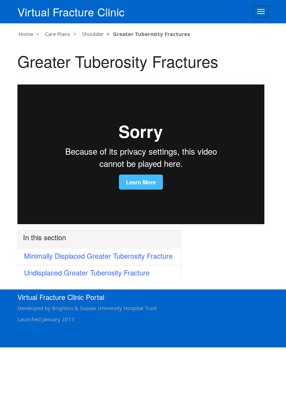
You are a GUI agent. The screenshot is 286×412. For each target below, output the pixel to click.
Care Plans (57, 33)
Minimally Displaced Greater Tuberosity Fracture (98, 256)
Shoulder (93, 33)
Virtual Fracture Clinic (71, 12)
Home (25, 33)
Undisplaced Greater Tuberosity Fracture (87, 272)
